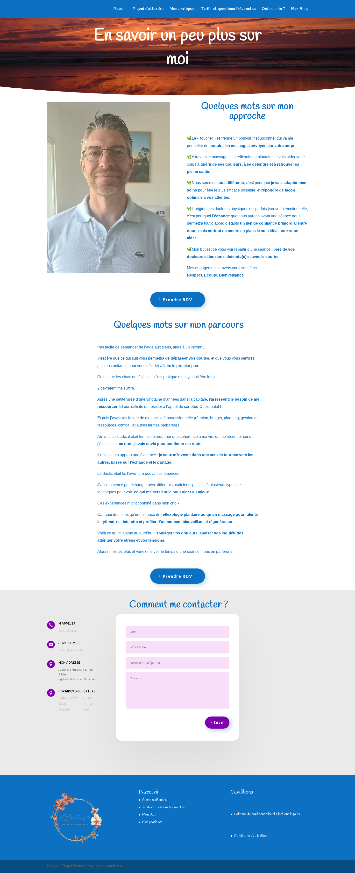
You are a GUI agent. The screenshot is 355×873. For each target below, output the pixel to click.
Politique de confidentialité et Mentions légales (267, 814)
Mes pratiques (182, 9)
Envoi (219, 722)
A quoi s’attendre (148, 9)
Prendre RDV (177, 299)
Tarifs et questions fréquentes (228, 9)
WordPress (114, 866)
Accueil (120, 9)
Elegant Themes (73, 866)
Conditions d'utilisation (250, 836)
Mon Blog (299, 9)
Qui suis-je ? (273, 9)
